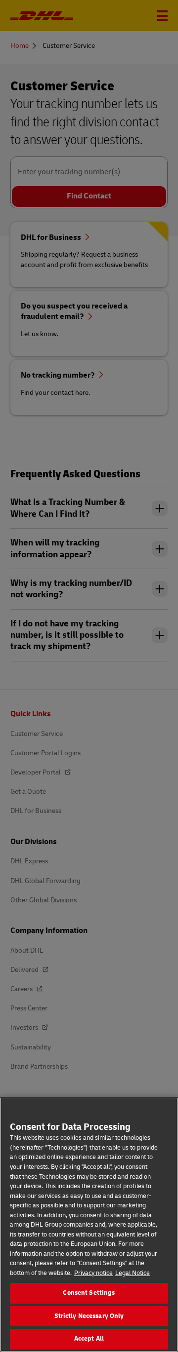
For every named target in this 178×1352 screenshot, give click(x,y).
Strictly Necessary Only (89, 1316)
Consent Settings (89, 1293)
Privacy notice (93, 1273)
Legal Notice (132, 1273)
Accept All (89, 1339)
